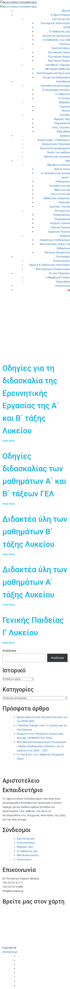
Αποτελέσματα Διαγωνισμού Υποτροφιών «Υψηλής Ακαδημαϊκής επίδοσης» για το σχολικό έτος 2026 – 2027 (41, 746)
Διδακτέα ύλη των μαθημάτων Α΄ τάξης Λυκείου (34, 582)
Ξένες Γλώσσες (60, 127)
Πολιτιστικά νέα (60, 194)
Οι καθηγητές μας (27, 851)
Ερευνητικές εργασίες (57, 156)
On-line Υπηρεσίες (59, 273)
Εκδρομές (64, 202)
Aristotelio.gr (9, 951)
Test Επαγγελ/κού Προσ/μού (53, 73)
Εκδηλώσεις (63, 181)
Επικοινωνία (62, 285)
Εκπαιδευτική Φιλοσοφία (55, 85)
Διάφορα (65, 235)
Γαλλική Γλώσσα (60, 227)
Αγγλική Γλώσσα (60, 223)
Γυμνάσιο (64, 106)
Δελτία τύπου (62, 169)
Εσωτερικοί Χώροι (59, 60)
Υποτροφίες (63, 256)
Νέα (67, 160)
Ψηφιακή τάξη (62, 119)
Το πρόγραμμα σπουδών (56, 89)
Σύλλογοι (64, 44)
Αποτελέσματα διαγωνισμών (53, 269)
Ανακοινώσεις (61, 260)
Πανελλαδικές (61, 214)
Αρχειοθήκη (63, 281)
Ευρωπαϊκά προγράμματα (55, 148)
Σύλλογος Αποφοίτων (57, 252)
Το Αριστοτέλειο (60, 14)
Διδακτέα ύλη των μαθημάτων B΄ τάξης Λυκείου (34, 531)
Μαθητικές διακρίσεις (57, 198)
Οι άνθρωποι (62, 94)
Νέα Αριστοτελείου (58, 164)
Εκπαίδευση (63, 81)
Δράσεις (65, 135)
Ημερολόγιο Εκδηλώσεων (55, 240)
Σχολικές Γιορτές (59, 206)
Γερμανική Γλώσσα (59, 231)
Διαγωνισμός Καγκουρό (56, 144)
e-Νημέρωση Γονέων (58, 277)
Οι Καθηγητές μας (59, 31)
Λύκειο (66, 110)
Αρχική (66, 10)
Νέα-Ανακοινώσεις (28, 855)
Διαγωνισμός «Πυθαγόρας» (54, 140)
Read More (8, 440)
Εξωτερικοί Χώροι (59, 56)
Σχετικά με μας (61, 19)
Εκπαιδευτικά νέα (59, 185)
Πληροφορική (62, 123)
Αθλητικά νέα (62, 190)
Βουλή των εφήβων (58, 152)
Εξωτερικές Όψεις (59, 52)
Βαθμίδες (64, 102)
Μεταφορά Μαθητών (57, 69)
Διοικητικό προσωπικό (56, 35)
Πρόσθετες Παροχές (57, 64)
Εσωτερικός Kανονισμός (55, 23)
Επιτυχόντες (62, 210)
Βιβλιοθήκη (63, 131)
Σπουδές (65, 114)
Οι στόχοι (64, 98)
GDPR (66, 27)
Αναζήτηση (9, 650)
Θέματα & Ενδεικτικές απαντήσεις (49, 264)
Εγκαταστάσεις (61, 48)
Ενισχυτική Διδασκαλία (56, 77)
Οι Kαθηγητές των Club (56, 39)
